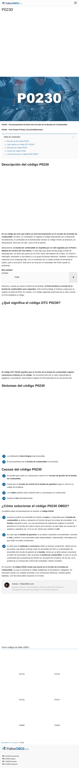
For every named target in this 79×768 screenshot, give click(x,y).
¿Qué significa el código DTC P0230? (21, 144)
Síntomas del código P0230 (17, 148)
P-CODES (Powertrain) (11, 756)
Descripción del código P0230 (18, 141)
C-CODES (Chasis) (10, 761)
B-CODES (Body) (9, 759)
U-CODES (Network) (10, 764)
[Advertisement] (39, 43)
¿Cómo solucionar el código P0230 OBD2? (22, 154)
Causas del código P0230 (16, 151)
